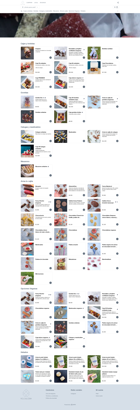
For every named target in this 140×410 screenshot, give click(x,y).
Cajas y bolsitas (27, 11)
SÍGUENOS (43, 2)
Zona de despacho (50, 393)
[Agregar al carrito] (50, 57)
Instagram (73, 393)
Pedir (97, 393)
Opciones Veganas (74, 11)
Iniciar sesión (99, 396)
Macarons (56, 11)
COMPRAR (29, 2)
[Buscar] (21, 11)
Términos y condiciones (52, 396)
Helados (83, 11)
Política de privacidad (51, 398)
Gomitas (35, 11)
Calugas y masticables (45, 11)
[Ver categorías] (117, 11)
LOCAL (36, 2)
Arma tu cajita (64, 11)
